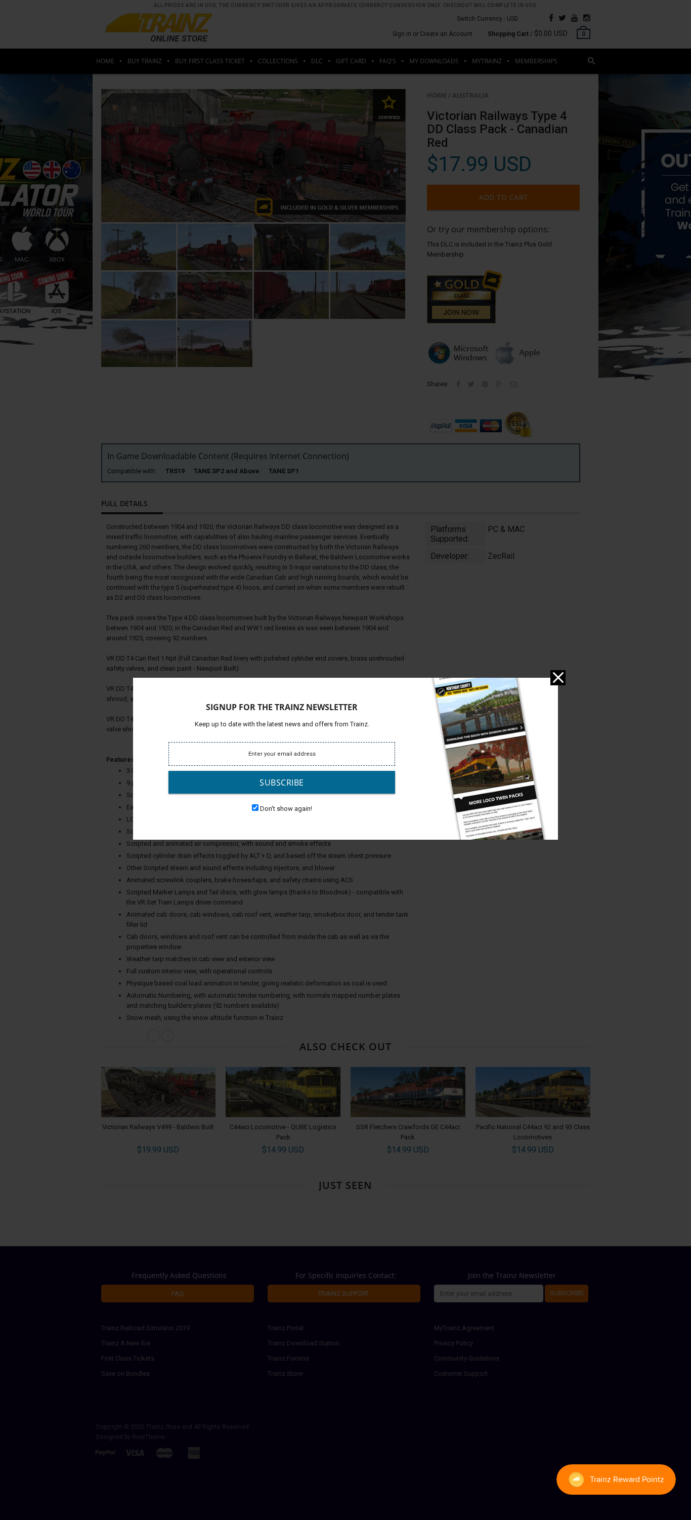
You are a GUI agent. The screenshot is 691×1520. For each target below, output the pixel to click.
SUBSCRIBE (282, 782)
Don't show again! (286, 808)
